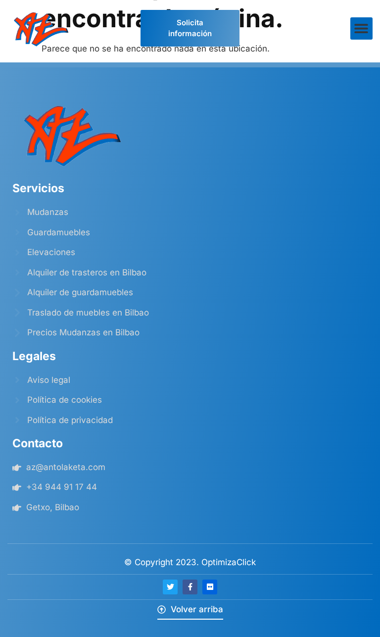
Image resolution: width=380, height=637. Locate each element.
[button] (361, 28)
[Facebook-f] (190, 587)
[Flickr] (209, 587)
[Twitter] (170, 587)
